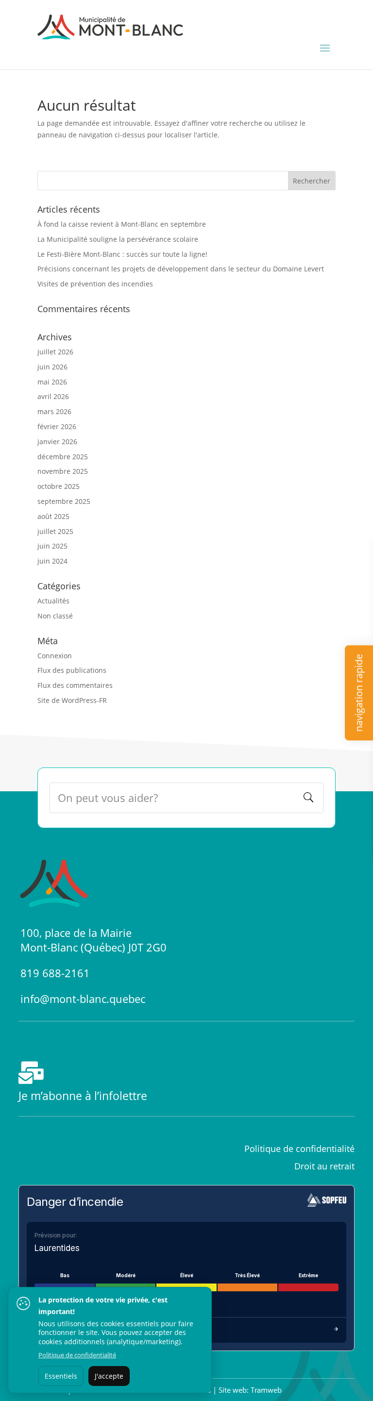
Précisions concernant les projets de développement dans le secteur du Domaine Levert (180, 268)
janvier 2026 (57, 441)
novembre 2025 (62, 471)
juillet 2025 (55, 531)
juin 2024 (52, 561)
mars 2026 (54, 411)
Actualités (53, 600)
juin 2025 (52, 545)
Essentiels (61, 1376)
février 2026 (56, 426)
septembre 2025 (63, 501)
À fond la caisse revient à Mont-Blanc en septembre (121, 224)
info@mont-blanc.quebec (82, 998)
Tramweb (266, 1390)
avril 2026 (53, 396)
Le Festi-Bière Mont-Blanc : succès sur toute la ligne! (122, 254)
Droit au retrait (324, 1166)
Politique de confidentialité (77, 1355)
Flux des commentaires (75, 685)
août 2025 (53, 516)
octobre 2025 (58, 486)
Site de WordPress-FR (72, 700)
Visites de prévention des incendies (95, 283)
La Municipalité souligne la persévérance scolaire (117, 239)
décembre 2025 (62, 456)
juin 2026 (52, 366)
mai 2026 (52, 381)
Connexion (54, 655)
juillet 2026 (55, 351)
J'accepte (109, 1376)
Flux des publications (71, 670)
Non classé (55, 615)
